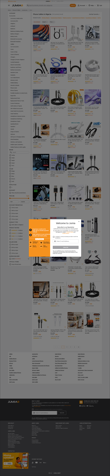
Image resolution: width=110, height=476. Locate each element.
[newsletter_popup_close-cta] (79, 221)
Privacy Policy (70, 232)
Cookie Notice (65, 233)
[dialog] (55, 238)
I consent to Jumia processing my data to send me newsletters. (66, 237)
